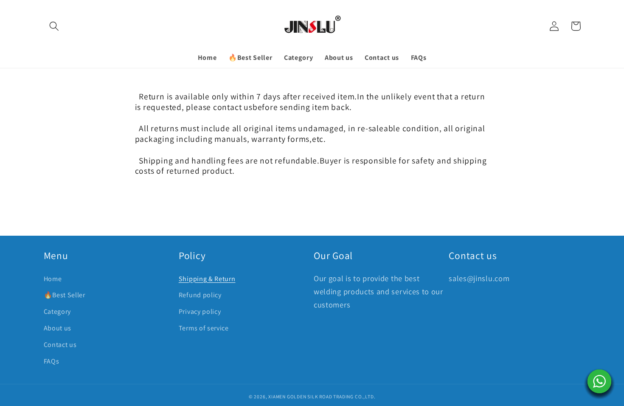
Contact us (60, 344)
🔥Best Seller (64, 294)
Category (57, 311)
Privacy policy (200, 311)
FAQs (51, 361)
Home (53, 278)
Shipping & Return (207, 278)
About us (58, 328)
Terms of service (204, 328)
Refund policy (200, 294)
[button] (54, 26)
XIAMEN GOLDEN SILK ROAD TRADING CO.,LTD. (321, 396)
